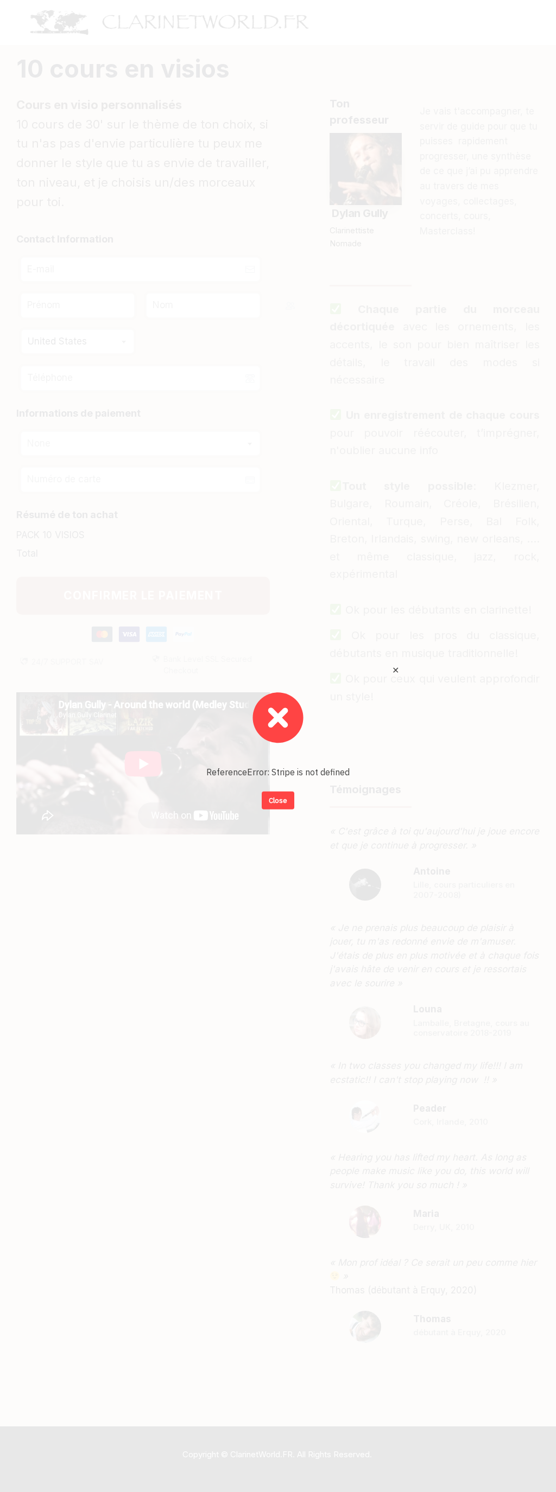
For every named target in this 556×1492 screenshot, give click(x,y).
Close (278, 800)
